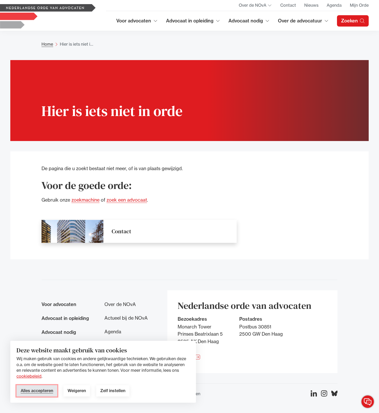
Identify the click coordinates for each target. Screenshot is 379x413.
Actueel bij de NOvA (126, 318)
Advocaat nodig (249, 22)
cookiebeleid (29, 376)
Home (47, 44)
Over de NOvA (255, 7)
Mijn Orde (359, 5)
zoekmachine (85, 199)
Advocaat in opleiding (189, 22)
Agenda (334, 5)
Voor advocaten (137, 22)
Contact (288, 5)
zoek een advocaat (126, 199)
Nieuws (311, 5)
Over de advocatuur (300, 22)
